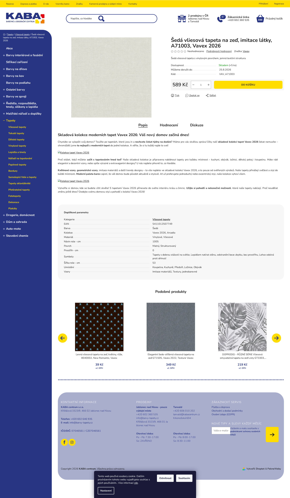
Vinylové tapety (17, 145)
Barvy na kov (15, 76)
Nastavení (106, 490)
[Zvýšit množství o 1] (208, 85)
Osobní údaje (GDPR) (223, 414)
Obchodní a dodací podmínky (227, 410)
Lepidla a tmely (17, 152)
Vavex (246, 51)
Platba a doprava (221, 407)
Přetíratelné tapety (19, 189)
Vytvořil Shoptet (255, 468)
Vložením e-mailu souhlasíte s (245, 431)
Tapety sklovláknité (19, 183)
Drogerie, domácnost (20, 215)
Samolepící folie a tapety (22, 177)
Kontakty (132, 3)
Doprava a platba (28, 3)
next (278, 339)
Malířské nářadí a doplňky (23, 114)
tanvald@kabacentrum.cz (186, 414)
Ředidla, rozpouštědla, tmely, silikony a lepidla (22, 105)
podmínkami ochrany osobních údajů (245, 433)
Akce (9, 48)
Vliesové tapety (17, 127)
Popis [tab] (143, 125)
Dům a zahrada (16, 222)
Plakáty (12, 208)
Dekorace (13, 202)
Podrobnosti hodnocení (219, 51)
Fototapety (14, 196)
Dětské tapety (16, 139)
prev (64, 339)
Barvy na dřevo (16, 69)
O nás (46, 3)
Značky (79, 3)
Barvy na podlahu (18, 83)
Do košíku (248, 84)
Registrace (279, 3)
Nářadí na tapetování (20, 158)
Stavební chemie (17, 236)
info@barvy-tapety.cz (81, 422)
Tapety (10, 121)
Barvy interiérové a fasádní (24, 55)
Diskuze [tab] (196, 125)
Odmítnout (165, 478)
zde (136, 483)
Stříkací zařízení (17, 62)
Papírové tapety (17, 164)
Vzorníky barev (62, 3)
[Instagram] (72, 442)
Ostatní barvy (15, 90)
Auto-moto (13, 229)
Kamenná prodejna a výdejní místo (105, 3)
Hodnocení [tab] (169, 125)
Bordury (12, 171)
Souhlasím (184, 478)
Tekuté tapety (16, 133)
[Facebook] (64, 442)
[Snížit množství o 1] (193, 85)
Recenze (10, 3)
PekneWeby (274, 468)
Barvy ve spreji (16, 96)
